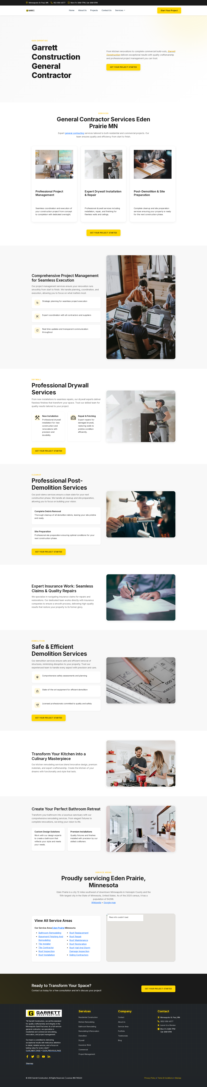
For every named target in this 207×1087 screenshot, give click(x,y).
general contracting (74, 133)
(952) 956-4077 (166, 1021)
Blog (120, 1040)
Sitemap (178, 1078)
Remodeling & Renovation (89, 1031)
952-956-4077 (59, 3)
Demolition (83, 1036)
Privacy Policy (150, 1078)
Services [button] (119, 10)
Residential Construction (88, 1017)
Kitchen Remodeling (86, 1022)
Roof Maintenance (78, 940)
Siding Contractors (78, 955)
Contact (121, 1017)
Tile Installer (44, 943)
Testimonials (123, 1036)
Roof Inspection (46, 951)
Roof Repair (75, 936)
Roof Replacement (78, 932)
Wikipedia (96, 902)
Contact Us (106, 10)
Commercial (83, 1050)
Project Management (87, 1054)
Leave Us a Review (167, 1025)
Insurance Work (85, 1045)
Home (71, 10)
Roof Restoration (78, 944)
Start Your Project (169, 10)
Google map (110, 902)
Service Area (123, 1026)
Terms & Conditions (165, 1078)
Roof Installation (46, 955)
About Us (82, 10)
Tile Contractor (46, 947)
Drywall (81, 1040)
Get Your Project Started (123, 67)
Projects (94, 10)
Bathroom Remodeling (49, 932)
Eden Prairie (58, 928)
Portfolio (121, 1031)
